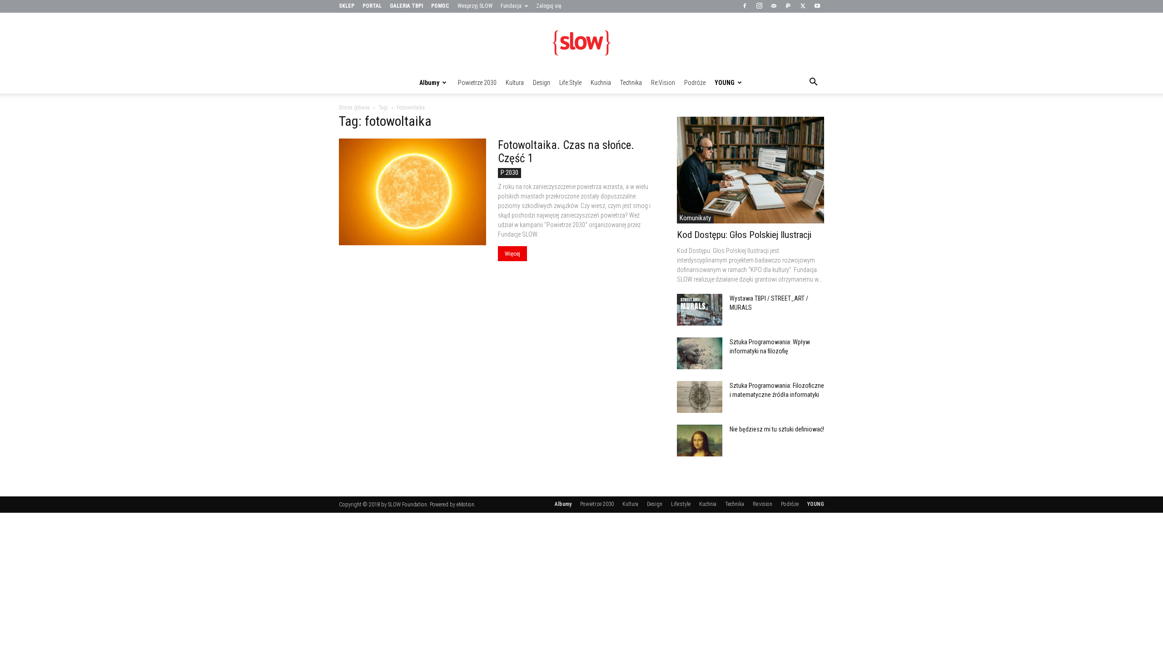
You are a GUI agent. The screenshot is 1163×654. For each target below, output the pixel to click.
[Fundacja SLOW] (581, 42)
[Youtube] (817, 6)
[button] (813, 83)
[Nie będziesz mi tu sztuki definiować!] (699, 440)
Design (541, 82)
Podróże (695, 82)
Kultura (515, 82)
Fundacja (511, 6)
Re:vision (663, 82)
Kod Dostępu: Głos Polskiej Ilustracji (744, 234)
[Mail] (773, 6)
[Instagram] (759, 6)
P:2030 (509, 172)
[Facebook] (744, 6)
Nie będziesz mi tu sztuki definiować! (777, 429)
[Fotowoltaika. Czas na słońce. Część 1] (412, 192)
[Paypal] (788, 6)
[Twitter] (803, 6)
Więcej (512, 253)
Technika (631, 82)
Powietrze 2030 (477, 82)
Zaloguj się (549, 6)
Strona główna (354, 107)
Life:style (570, 82)
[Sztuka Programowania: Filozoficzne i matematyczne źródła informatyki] (699, 397)
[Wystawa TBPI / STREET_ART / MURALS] (699, 310)
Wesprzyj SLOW (474, 6)
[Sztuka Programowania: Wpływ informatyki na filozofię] (699, 353)
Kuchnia (601, 82)
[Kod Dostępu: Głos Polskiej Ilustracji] (750, 170)
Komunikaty (695, 218)
